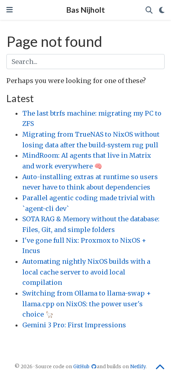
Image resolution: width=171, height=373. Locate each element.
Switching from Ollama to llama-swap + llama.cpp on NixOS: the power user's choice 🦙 (86, 303)
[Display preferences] (162, 10)
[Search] (149, 10)
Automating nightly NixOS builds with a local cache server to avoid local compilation (86, 271)
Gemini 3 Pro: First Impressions (74, 325)
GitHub (82, 366)
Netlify (138, 366)
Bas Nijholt (85, 9)
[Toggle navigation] (9, 9)
